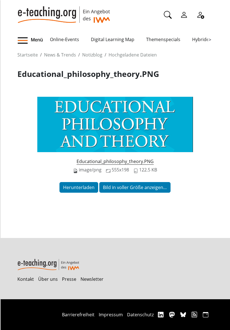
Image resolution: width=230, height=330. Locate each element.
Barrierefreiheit (78, 315)
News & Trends (60, 55)
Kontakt (25, 279)
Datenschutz (140, 315)
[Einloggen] (184, 14)
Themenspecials (163, 39)
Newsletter (92, 279)
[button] (33, 40)
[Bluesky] (183, 314)
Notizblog (92, 55)
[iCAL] (205, 314)
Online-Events (64, 39)
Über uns (48, 279)
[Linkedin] (161, 314)
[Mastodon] (172, 314)
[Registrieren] (200, 14)
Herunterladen (79, 187)
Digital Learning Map (112, 39)
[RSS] (195, 314)
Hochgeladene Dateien (133, 55)
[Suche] (168, 14)
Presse (69, 279)
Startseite (27, 55)
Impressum (111, 315)
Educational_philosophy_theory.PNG (115, 161)
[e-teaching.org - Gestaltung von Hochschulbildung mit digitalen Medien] (63, 11)
